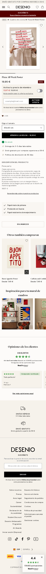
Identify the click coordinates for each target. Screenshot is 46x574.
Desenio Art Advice (32, 490)
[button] (33, 563)
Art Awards (17, 528)
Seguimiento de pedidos (33, 498)
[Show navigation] (3, 7)
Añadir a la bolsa (23, 135)
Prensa (19, 494)
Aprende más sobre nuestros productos (23, 193)
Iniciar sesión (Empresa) (12, 532)
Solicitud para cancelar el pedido (33, 515)
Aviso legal (17, 498)
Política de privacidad (26, 107)
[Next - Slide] (43, 47)
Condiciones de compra (33, 502)
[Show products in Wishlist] (37, 7)
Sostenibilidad (16, 506)
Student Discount (15, 517)
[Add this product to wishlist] (41, 25)
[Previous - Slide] (3, 47)
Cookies (27, 506)
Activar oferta (36, 101)
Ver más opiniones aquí (23, 393)
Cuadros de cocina (17, 20)
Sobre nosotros (15, 490)
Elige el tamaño (8, 123)
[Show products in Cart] (42, 7)
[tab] (7, 72)
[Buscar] (8, 7)
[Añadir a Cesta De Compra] (27, 272)
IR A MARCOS (23, 224)
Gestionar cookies (31, 520)
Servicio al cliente (31, 494)
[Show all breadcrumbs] (4, 20)
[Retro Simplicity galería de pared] (17, 314)
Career (19, 502)
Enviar (23, 474)
